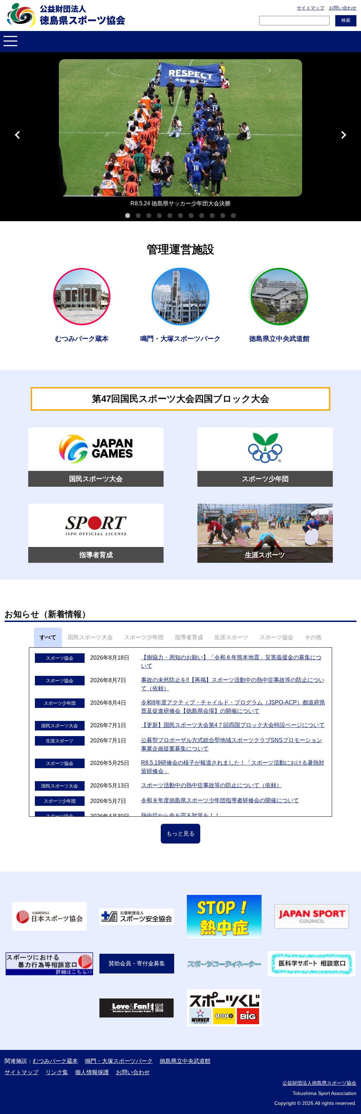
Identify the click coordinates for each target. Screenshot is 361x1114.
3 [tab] (148, 215)
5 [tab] (169, 215)
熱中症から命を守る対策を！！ (180, 816)
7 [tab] (191, 215)
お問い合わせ (342, 8)
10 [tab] (222, 215)
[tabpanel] (180, 135)
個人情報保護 (92, 1072)
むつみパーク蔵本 (55, 1061)
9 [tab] (212, 215)
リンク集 (56, 1072)
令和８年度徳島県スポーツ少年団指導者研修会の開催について (220, 800)
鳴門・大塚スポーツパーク (119, 1061)
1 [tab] (127, 215)
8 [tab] (201, 215)
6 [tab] (180, 215)
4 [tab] (159, 215)
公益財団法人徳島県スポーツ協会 (319, 1083)
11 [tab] (233, 215)
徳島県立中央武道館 (185, 1061)
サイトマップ (310, 8)
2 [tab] (138, 215)
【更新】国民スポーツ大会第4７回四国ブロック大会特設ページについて (233, 725)
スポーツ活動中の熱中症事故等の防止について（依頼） (211, 785)
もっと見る (180, 833)
